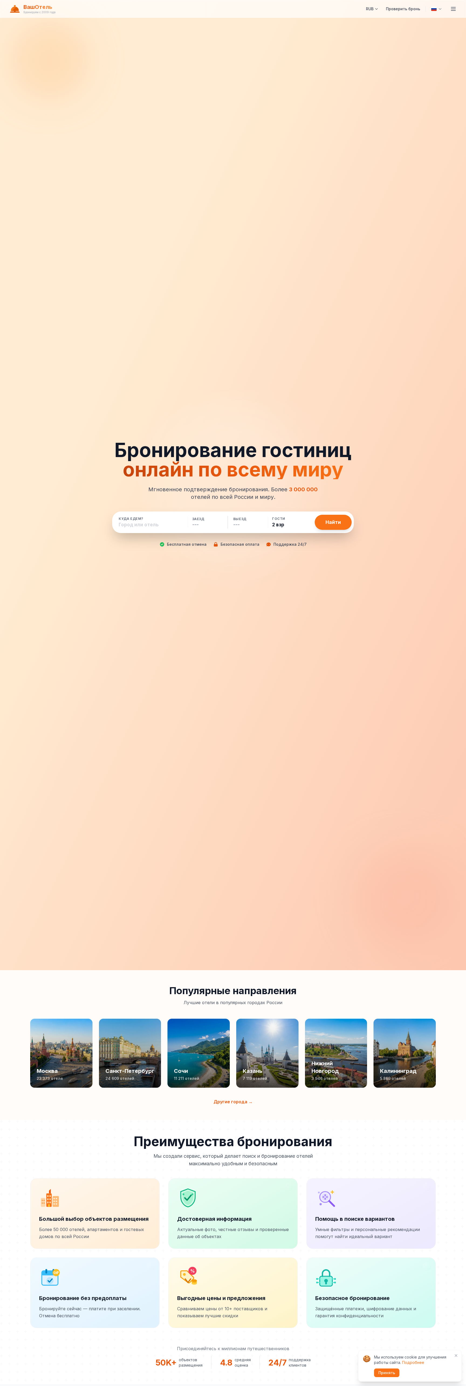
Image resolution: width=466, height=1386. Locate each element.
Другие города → (233, 1101)
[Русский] (436, 9)
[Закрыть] (456, 1355)
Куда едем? (131, 519)
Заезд (198, 519)
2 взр (278, 524)
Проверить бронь (403, 8)
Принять (386, 1372)
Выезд (239, 519)
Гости (278, 519)
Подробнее (413, 1362)
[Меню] (453, 9)
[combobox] (151, 524)
